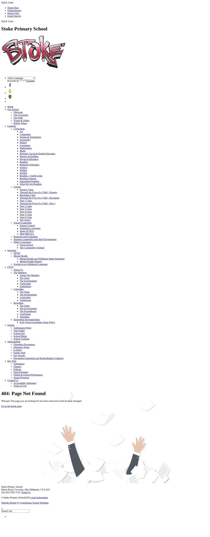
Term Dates (19, 330)
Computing (25, 134)
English (23, 173)
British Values (20, 123)
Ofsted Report (14, 10)
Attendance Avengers (30, 228)
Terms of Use (20, 386)
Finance (17, 366)
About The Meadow (30, 275)
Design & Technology (30, 137)
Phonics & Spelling (29, 156)
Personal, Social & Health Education (37, 153)
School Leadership (23, 222)
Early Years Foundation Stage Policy (37, 322)
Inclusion (11, 250)
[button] (14, 21)
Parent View (13, 13)
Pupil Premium (21, 372)
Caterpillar (19, 289)
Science (23, 167)
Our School (13, 109)
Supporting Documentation (27, 319)
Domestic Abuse (22, 347)
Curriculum (19, 128)
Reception (18, 303)
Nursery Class (26, 189)
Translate (30, 81)
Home (10, 106)
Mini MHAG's (27, 234)
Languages (25, 145)
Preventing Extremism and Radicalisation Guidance (38, 358)
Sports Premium (21, 377)
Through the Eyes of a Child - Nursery (38, 192)
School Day (19, 333)
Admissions (25, 286)
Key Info (11, 361)
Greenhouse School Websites (34, 503)
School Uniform (21, 339)
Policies (17, 369)
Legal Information (39, 497)
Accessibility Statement (25, 383)
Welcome (18, 112)
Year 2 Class (26, 206)
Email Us (26, 492)
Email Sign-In (14, 16)
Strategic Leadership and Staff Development (35, 239)
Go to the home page (11, 406)
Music (23, 151)
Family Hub (19, 352)
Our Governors (21, 115)
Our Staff (18, 117)
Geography (25, 140)
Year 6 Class (26, 217)
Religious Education (29, 164)
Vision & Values (21, 120)
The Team (25, 278)
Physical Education (29, 159)
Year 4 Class (26, 211)
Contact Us (12, 380)
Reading (24, 162)
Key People (19, 355)
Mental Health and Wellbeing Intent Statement (42, 258)
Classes (17, 187)
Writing (23, 170)
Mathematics (26, 148)
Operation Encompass (24, 344)
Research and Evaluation (26, 236)
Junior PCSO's (27, 231)
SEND (17, 253)
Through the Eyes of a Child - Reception (39, 198)
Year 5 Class (26, 214)
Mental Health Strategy (31, 261)
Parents (10, 325)
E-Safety (18, 350)
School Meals (20, 336)
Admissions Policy (23, 328)
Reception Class (27, 195)
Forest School (26, 245)
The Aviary (25, 220)
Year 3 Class (26, 209)
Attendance (19, 364)
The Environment (28, 281)
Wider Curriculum (22, 242)
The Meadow (20, 272)
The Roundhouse (28, 311)
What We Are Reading (31, 184)
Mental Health (20, 256)
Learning (11, 126)
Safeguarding (13, 341)
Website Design (8, 503)
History (23, 142)
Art (21, 131)
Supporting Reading (29, 181)
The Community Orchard (32, 247)
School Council (27, 225)
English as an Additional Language (31, 264)
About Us (18, 269)
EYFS (10, 267)
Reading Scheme (28, 178)
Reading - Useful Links (31, 175)
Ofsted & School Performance (28, 375)
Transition (24, 317)
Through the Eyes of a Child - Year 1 (37, 203)
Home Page (13, 7)
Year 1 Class (26, 200)
